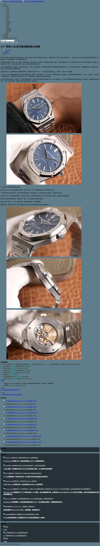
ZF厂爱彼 (3, 74)
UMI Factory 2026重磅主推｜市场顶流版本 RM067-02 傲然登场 (23, 484)
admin (9, 50)
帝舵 (7, 20)
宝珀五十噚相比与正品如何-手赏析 (16, 370)
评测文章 (6, 34)
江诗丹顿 (8, 22)
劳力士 (8, 9)
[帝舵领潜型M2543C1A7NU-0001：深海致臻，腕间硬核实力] (19, 506)
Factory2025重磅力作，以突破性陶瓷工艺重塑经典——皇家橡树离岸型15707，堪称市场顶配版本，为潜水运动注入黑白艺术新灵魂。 (40, 364)
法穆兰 (8, 23)
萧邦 (7, 32)
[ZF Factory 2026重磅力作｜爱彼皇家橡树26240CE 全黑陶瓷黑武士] (21, 457)
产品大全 (6, 6)
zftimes (54, 71)
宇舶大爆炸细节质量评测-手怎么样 (16, 366)
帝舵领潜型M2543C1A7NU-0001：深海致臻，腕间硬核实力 (22, 510)
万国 (7, 8)
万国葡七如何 (9, 374)
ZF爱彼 (2, 380)
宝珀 (7, 15)
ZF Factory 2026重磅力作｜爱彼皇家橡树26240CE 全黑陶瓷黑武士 (24, 461)
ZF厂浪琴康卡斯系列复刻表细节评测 (10, 390)
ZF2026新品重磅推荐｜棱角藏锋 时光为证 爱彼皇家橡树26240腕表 (24, 517)
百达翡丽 (8, 29)
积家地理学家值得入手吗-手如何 (15, 372)
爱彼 (7, 27)
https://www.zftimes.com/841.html (17, 385)
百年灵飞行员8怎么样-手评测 (14, 368)
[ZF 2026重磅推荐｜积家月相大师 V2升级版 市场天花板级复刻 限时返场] (22, 473)
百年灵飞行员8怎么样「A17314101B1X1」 (16, 378)
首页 (5, 4)
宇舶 (7, 11)
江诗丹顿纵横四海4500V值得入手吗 (15, 376)
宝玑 (7, 13)
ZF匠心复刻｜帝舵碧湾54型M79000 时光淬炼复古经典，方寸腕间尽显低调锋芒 (28, 469)
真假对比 (6, 36)
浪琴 (7, 25)
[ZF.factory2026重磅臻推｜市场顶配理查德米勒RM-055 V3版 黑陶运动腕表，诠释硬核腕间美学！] (29, 498)
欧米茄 (8, 16)
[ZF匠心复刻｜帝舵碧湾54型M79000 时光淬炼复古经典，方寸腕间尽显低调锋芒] (24, 465)
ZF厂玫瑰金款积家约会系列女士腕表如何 (11, 394)
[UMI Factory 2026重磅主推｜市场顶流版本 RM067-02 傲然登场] (20, 481)
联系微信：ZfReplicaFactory (10, 38)
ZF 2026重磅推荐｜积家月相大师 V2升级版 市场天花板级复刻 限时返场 (26, 476)
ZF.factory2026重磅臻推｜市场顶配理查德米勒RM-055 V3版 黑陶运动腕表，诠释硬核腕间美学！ (33, 502)
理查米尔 (8, 31)
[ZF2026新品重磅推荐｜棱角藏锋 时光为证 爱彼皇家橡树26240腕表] (21, 514)
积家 (7, 18)
